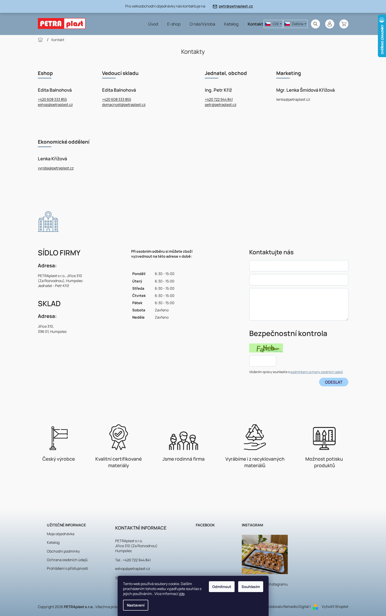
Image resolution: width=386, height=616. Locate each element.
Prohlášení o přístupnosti (67, 568)
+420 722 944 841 (219, 99)
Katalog (53, 542)
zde (182, 593)
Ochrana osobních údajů (67, 559)
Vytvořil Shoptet (335, 606)
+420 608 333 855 (52, 99)
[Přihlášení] (329, 23)
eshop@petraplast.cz (55, 104)
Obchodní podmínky (63, 551)
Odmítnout (221, 586)
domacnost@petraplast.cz (124, 104)
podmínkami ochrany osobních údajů (316, 372)
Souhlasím (251, 586)
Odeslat (334, 382)
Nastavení (135, 605)
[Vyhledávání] (315, 23)
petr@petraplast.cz (236, 6)
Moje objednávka (60, 533)
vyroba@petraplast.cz (56, 168)
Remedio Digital (296, 606)
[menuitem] (153, 24)
